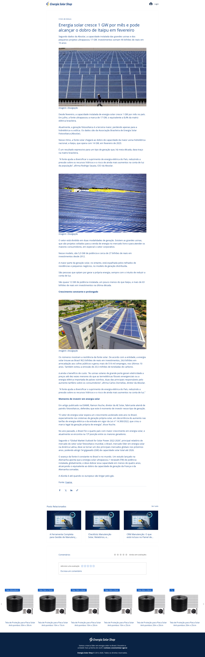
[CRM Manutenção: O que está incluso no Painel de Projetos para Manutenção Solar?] (141, 520)
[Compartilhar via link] (77, 490)
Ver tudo (154, 506)
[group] (102, 609)
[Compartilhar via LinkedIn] (71, 490)
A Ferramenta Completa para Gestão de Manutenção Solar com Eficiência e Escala (64, 536)
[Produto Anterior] (1, 604)
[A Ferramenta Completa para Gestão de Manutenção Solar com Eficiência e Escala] (64, 520)
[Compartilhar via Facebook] (60, 490)
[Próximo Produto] (203, 604)
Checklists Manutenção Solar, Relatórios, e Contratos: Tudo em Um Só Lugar (101, 536)
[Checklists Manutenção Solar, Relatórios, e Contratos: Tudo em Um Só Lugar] (102, 520)
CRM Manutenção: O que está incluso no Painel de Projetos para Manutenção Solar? (140, 536)
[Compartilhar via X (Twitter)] (65, 490)
